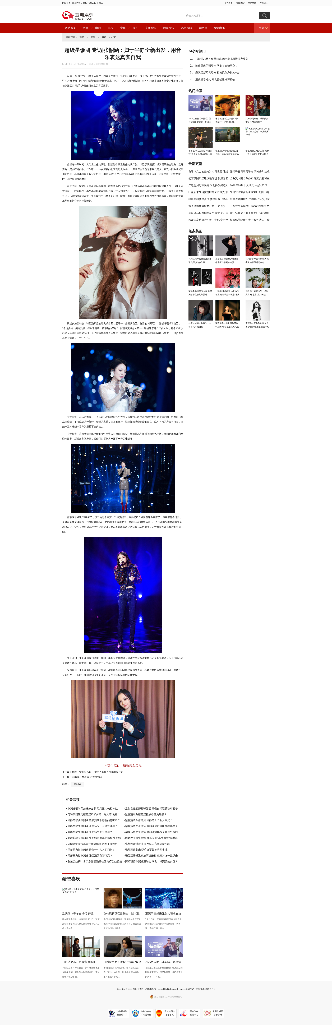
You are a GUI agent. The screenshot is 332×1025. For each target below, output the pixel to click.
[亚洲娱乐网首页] (77, 15)
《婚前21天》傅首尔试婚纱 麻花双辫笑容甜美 (221, 58)
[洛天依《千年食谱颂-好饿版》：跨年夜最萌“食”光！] (81, 892)
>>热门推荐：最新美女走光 (123, 765)
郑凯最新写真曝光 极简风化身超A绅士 (217, 72)
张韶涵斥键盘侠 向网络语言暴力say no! (147, 843)
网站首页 (66, 3)
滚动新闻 (219, 27)
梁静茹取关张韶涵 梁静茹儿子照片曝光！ (149, 820)
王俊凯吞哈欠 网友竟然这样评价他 (215, 79)
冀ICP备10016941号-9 (205, 989)
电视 (110, 27)
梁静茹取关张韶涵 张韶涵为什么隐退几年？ (93, 826)
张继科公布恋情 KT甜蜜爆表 (87, 777)
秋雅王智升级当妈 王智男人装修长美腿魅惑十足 (97, 772)
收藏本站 (240, 3)
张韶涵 (77, 784)
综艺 (135, 27)
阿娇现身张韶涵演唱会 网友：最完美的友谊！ (151, 861)
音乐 (123, 27)
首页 (82, 37)
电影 (98, 27)
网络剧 (203, 27)
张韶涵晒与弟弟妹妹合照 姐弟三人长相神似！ (94, 808)
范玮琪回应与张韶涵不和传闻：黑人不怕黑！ (93, 814)
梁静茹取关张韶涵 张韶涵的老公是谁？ (90, 832)
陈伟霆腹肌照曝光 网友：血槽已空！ (216, 65)
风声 (104, 37)
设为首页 (228, 3)
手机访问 (264, 3)
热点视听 (186, 27)
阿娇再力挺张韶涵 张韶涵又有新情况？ (90, 855)
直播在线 (150, 27)
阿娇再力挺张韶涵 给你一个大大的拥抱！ (91, 849)
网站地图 (252, 3)
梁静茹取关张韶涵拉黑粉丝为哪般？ (146, 814)
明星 (85, 27)
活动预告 (168, 27)
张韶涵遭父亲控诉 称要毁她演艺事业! (146, 849)
